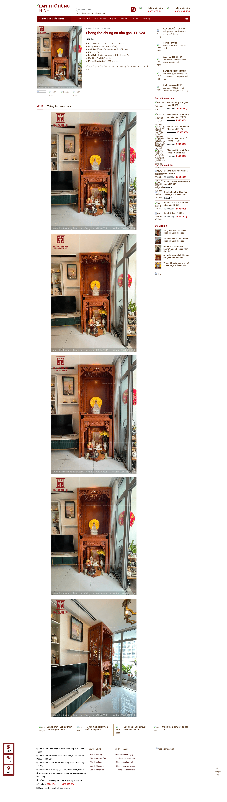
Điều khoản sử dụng (124, 754)
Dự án (113, 19)
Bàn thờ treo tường (98, 758)
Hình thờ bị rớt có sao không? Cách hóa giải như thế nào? (175, 248)
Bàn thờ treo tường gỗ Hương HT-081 (177, 139)
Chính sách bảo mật (124, 762)
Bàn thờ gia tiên (103, 28)
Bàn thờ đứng (96, 754)
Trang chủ (84, 19)
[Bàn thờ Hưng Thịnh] (54, 10)
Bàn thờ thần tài (97, 770)
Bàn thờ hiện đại (97, 766)
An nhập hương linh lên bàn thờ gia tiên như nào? (176, 256)
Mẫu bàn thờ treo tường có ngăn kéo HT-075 (178, 115)
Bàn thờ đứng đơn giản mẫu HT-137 (177, 103)
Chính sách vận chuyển (126, 766)
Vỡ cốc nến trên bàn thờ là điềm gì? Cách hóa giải (175, 239)
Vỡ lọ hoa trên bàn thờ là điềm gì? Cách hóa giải (174, 231)
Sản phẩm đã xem (83, 13)
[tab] (40, 106)
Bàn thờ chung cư (97, 762)
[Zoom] (40, 85)
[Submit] (133, 9)
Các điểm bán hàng (98, 13)
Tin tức (135, 19)
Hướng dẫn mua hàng (125, 758)
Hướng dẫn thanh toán (125, 770)
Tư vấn (123, 19)
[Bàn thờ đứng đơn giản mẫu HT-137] (160, 106)
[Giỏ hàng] (186, 19)
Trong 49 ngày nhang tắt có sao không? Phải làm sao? (176, 264)
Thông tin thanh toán (59, 106)
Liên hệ (146, 19)
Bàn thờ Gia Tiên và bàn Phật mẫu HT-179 (178, 127)
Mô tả (40, 106)
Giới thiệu (99, 19)
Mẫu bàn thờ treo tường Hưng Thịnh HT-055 (178, 151)
